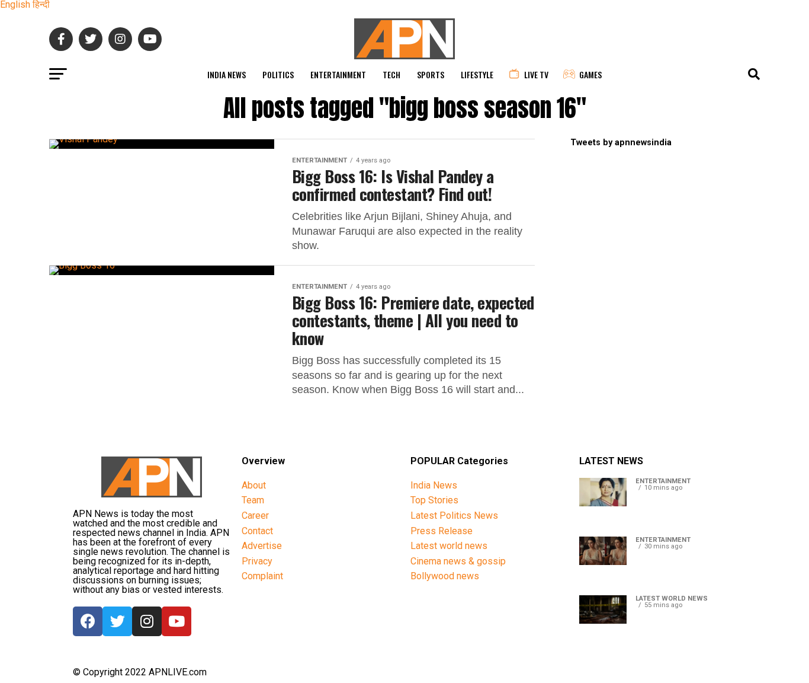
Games (590, 74)
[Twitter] (117, 621)
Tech (391, 74)
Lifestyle (477, 74)
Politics (278, 74)
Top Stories (434, 500)
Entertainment (338, 74)
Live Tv (536, 74)
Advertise (262, 545)
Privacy (257, 561)
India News (226, 74)
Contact (257, 531)
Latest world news (448, 545)
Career (255, 515)
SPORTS (430, 74)
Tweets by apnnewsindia (621, 143)
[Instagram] (147, 621)
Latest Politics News (454, 515)
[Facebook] (87, 621)
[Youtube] (176, 621)
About (254, 485)
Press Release (441, 531)
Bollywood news (444, 576)
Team (253, 500)
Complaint (262, 576)
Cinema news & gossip (458, 561)
